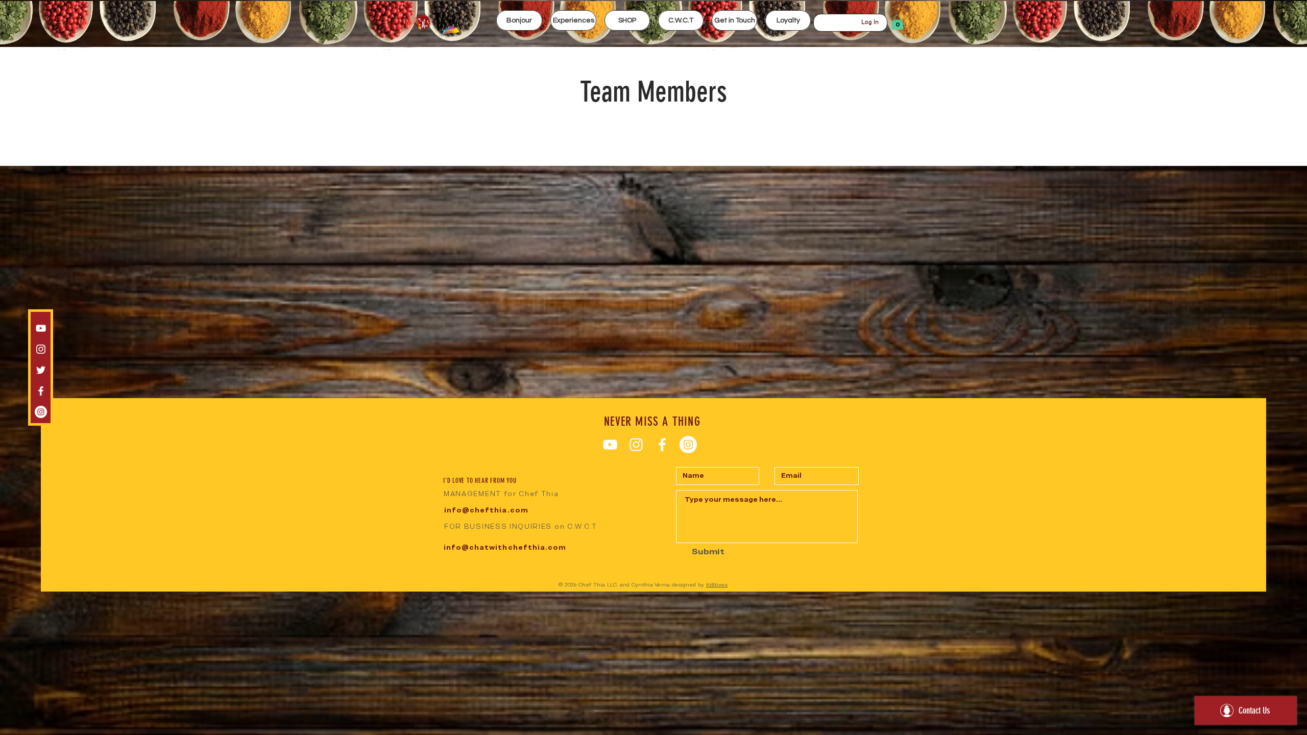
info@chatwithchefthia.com (505, 547)
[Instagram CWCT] (41, 412)
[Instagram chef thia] (41, 349)
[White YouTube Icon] (41, 328)
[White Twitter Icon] (41, 370)
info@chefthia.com (486, 510)
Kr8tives (717, 584)
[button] (573, 20)
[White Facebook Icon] (41, 391)
